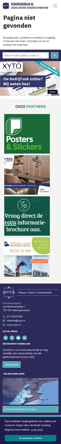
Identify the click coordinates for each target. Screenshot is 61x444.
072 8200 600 (15, 316)
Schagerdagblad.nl (22, 4)
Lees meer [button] (37, 429)
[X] (12, 337)
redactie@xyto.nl (16, 320)
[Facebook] (6, 337)
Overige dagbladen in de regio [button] (20, 409)
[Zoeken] (54, 55)
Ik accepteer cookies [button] (30, 438)
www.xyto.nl (13, 324)
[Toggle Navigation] (55, 5)
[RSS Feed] (25, 337)
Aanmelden (11, 364)
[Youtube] (18, 337)
